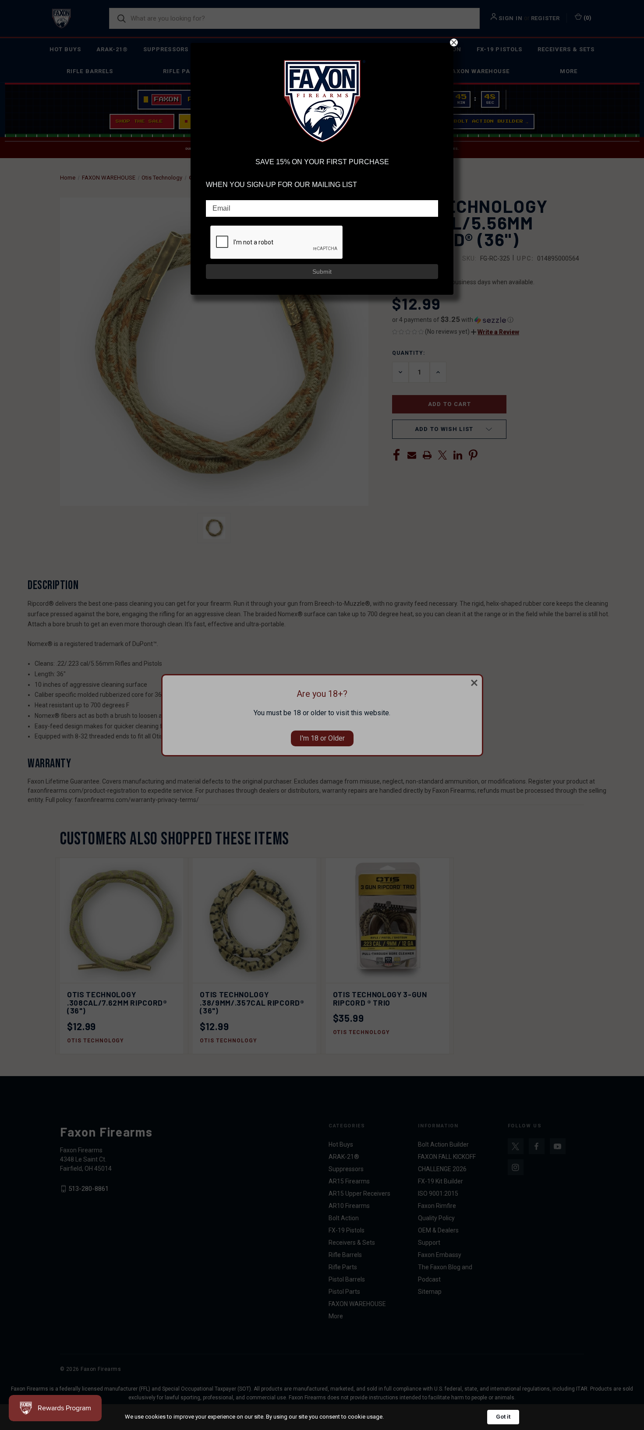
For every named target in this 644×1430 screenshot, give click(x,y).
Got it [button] (503, 1416)
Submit (322, 271)
